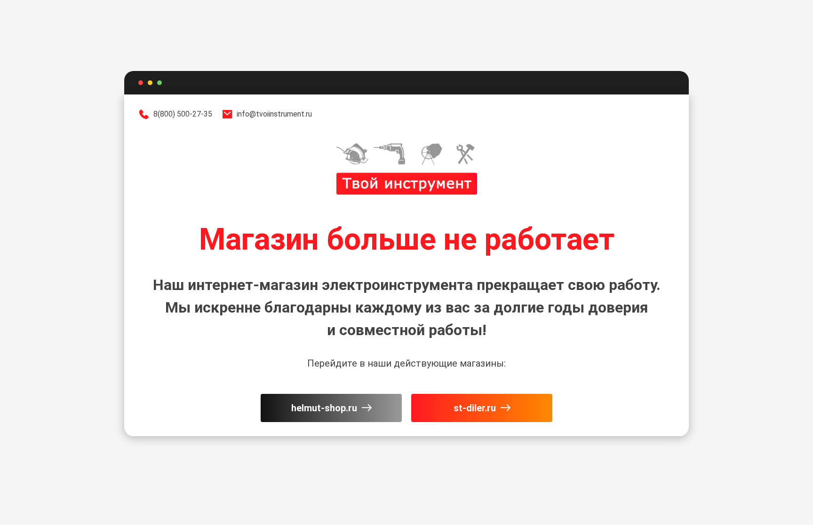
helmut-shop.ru (324, 408)
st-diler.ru (475, 408)
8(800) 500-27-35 (182, 114)
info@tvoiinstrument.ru (274, 114)
